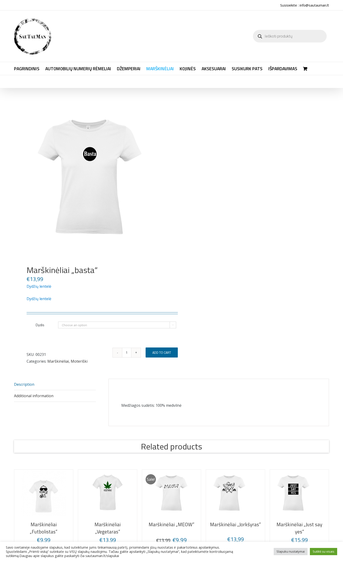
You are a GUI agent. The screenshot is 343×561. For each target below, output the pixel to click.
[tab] (55, 384)
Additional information (33, 395)
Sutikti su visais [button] (323, 551)
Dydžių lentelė (39, 286)
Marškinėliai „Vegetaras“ (251, 524)
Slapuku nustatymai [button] (290, 551)
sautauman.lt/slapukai (102, 555)
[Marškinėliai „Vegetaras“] (251, 493)
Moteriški (79, 361)
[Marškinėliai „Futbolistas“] (91, 493)
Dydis (39, 325)
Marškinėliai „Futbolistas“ (91, 524)
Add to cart (161, 352)
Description (24, 384)
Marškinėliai (58, 361)
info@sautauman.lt (314, 5)
